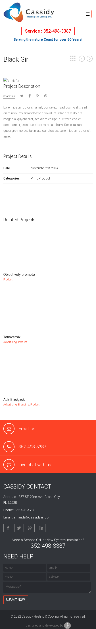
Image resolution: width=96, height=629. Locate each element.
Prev (82, 59)
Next (90, 59)
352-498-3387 (32, 446)
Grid (72, 58)
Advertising (10, 342)
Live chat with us (35, 464)
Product (8, 279)
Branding (23, 404)
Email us (27, 428)
